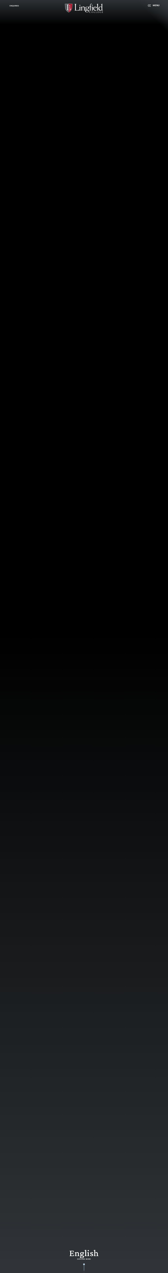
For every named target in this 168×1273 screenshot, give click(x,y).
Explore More (84, 1259)
